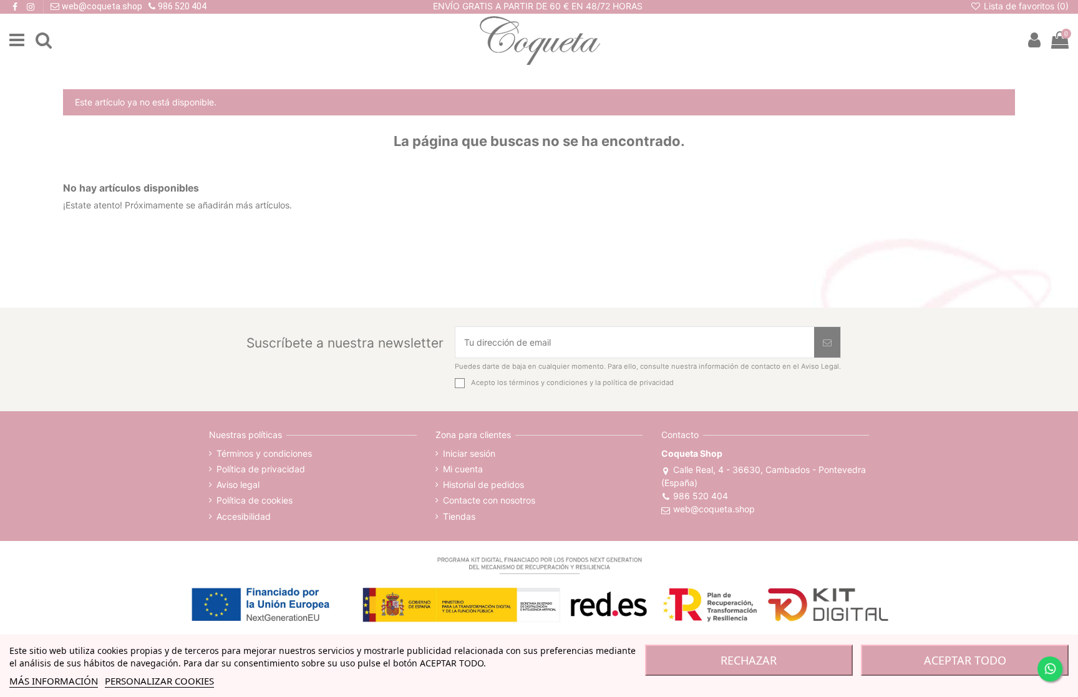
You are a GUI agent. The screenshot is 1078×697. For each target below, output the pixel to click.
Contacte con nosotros (489, 500)
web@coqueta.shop (713, 509)
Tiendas (459, 516)
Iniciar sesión (469, 453)
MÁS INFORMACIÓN (53, 681)
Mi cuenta (463, 469)
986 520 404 (700, 495)
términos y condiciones (548, 382)
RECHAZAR (749, 660)
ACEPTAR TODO (965, 660)
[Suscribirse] (827, 342)
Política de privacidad (260, 469)
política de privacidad (638, 382)
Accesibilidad (243, 516)
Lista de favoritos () (1025, 6)
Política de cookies (254, 500)
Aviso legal (238, 484)
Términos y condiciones (264, 453)
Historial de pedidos (483, 484)
